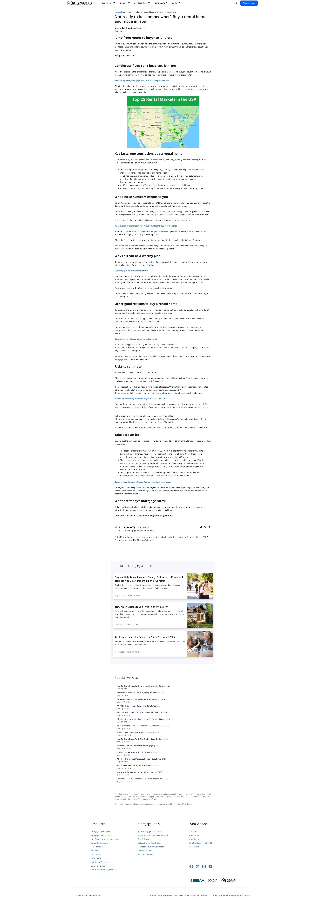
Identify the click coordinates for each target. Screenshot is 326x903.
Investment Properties (100, 862)
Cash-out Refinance (99, 866)
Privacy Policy (190, 895)
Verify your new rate (124, 55)
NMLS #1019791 (156, 895)
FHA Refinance (97, 846)
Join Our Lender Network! (200, 843)
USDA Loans (96, 854)
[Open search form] (236, 3)
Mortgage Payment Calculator (151, 846)
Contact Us (194, 835)
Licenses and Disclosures (173, 895)
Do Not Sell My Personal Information (236, 895)
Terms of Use (202, 895)
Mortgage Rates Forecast (101, 835)
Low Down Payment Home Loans (105, 839)
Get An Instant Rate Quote (149, 843)
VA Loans (95, 850)
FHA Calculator (144, 839)
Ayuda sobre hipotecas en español (153, 835)
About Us (193, 831)
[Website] (201, 530)
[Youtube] (210, 866)
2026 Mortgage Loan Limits (150, 831)
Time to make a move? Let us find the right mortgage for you (144, 515)
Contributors (194, 839)
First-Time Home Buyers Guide (104, 869)
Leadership (194, 846)
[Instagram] (204, 866)
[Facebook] (191, 866)
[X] (205, 530)
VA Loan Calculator (146, 854)
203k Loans (96, 858)
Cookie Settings (215, 895)
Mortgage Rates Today (100, 831)
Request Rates (249, 3)
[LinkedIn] (209, 530)
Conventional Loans (99, 843)
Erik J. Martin (143, 527)
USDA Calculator (145, 850)
